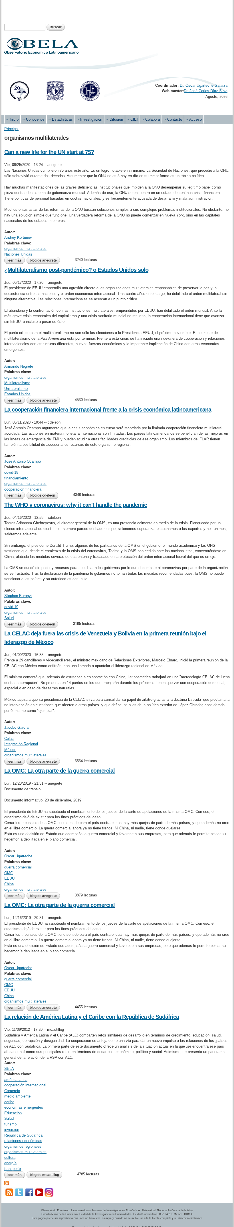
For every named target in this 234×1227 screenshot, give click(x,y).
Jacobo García (16, 727)
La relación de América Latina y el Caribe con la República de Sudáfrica (91, 1017)
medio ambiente (17, 1096)
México (10, 750)
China (9, 884)
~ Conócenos (34, 119)
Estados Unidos (17, 394)
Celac (9, 738)
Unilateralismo (16, 388)
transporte (12, 1169)
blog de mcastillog (44, 1175)
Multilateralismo (17, 383)
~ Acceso (194, 119)
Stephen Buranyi (18, 596)
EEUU (9, 878)
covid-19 (11, 472)
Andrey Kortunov (18, 237)
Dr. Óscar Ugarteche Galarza (203, 85)
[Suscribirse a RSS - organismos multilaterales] (6, 1183)
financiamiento (16, 478)
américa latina (15, 1080)
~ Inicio (12, 119)
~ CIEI (132, 119)
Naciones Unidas (18, 254)
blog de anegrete (43, 260)
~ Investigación (89, 119)
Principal (11, 129)
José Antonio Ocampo (22, 461)
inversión (11, 1129)
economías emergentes (23, 1107)
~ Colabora (151, 119)
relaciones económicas (23, 1141)
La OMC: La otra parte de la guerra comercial (59, 771)
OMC (8, 873)
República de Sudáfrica (23, 1135)
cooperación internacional (25, 1085)
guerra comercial (18, 867)
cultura (9, 1157)
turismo (10, 1124)
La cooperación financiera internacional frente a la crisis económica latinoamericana (107, 409)
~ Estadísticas (61, 119)
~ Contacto (173, 119)
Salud (9, 618)
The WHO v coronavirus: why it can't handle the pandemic (75, 505)
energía (10, 1163)
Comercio (12, 1091)
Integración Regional (21, 744)
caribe (9, 1102)
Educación (13, 1113)
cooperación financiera (22, 489)
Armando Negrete (18, 366)
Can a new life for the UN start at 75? (49, 152)
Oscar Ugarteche (18, 856)
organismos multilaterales (25, 248)
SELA (9, 1068)
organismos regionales (22, 1146)
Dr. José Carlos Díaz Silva (205, 91)
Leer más (16, 260)
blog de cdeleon (42, 495)
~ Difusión (114, 119)
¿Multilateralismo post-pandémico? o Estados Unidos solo (76, 270)
